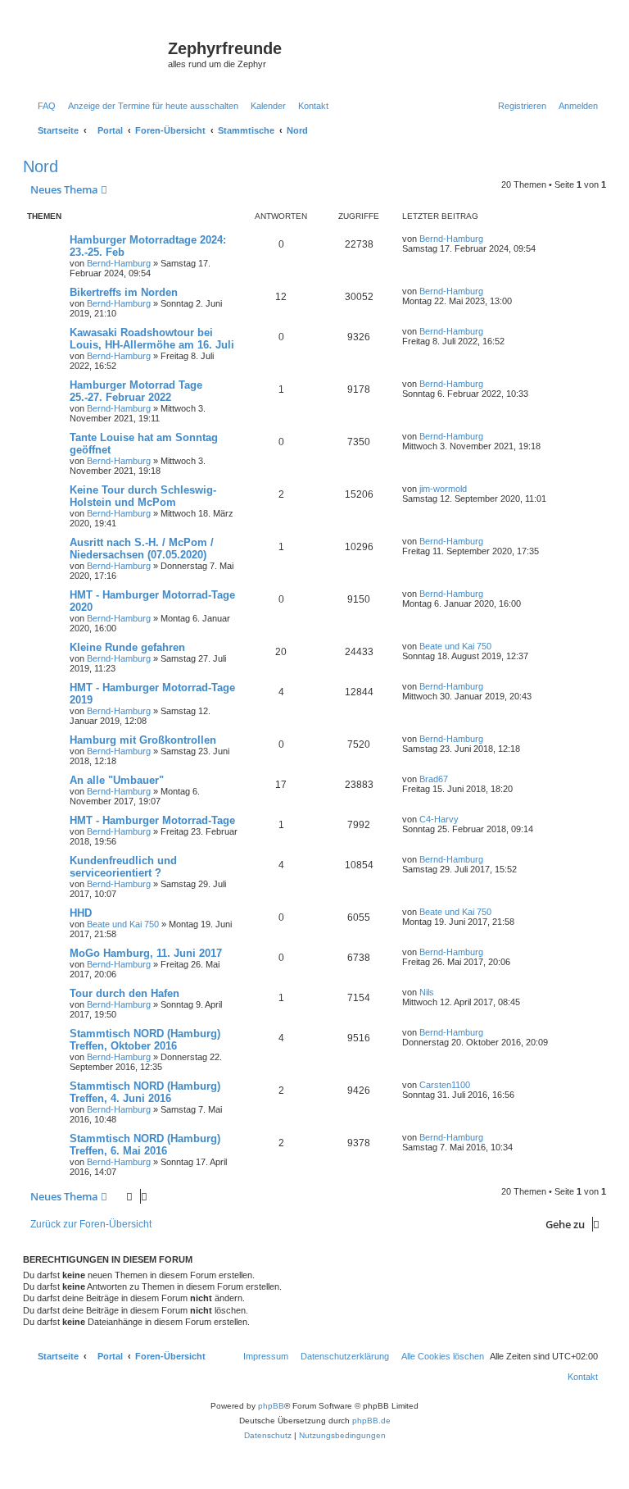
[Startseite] (97, 53)
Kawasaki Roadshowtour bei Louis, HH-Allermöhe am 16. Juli (152, 338)
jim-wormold (443, 489)
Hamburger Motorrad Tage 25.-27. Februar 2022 (136, 391)
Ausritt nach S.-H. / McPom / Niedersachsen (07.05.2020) (142, 548)
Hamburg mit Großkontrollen (143, 740)
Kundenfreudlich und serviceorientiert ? (123, 866)
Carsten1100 (444, 1085)
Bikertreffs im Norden (124, 292)
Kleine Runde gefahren (127, 647)
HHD (81, 913)
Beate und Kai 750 (455, 646)
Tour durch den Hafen (124, 993)
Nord (40, 166)
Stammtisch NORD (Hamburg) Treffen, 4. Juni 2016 (145, 1092)
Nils (426, 992)
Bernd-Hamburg (119, 263)
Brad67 (433, 779)
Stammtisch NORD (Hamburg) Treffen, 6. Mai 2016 (145, 1144)
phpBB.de (371, 1420)
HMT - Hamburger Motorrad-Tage (152, 820)
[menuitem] (43, 106)
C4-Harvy (439, 819)
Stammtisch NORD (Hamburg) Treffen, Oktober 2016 (145, 1039)
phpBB (271, 1405)
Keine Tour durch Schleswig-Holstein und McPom (143, 496)
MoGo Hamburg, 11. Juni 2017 (146, 953)
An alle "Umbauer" (117, 780)
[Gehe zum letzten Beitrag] (489, 239)
